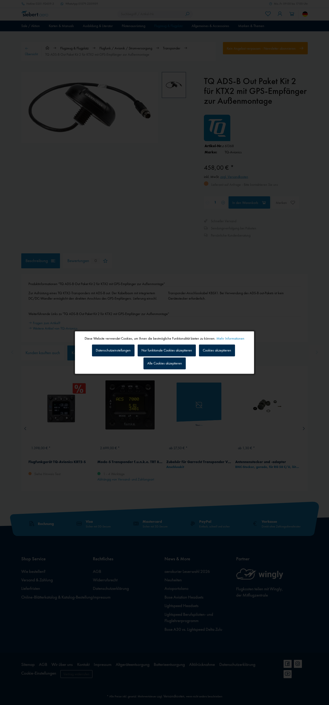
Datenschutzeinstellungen (113, 350)
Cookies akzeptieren (217, 350)
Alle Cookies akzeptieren (164, 363)
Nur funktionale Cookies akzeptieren (166, 350)
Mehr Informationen (230, 338)
